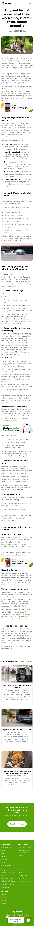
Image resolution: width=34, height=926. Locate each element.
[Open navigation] (30, 3)
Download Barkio (7, 847)
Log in (3, 862)
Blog (2, 853)
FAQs (20, 873)
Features (21, 879)
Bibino (3, 894)
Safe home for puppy (8, 881)
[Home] (17, 912)
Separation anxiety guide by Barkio (24, 851)
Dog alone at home (7, 884)
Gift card (4, 859)
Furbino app (8, 411)
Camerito (4, 897)
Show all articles (26, 662)
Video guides (22, 876)
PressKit (21, 856)
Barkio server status (8, 865)
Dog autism (5, 887)
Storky (3, 903)
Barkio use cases (7, 878)
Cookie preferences (24, 882)
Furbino (15, 96)
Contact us (21, 885)
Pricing (3, 850)
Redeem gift (5, 856)
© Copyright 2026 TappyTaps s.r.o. (17, 915)
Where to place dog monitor (7, 874)
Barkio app (17, 314)
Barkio (6, 96)
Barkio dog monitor (24, 847)
